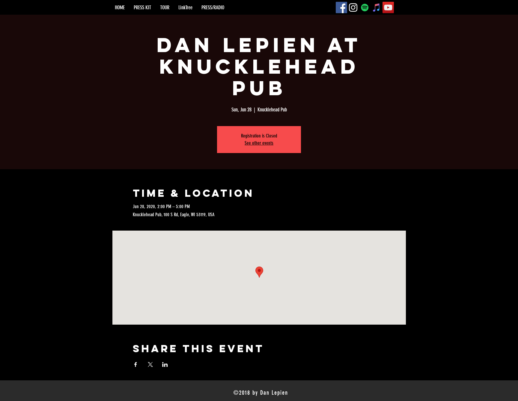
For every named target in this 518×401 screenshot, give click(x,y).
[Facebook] (341, 7)
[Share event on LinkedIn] (165, 364)
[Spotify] (365, 7)
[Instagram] (353, 7)
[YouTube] (388, 7)
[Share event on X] (150, 364)
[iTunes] (376, 7)
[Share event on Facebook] (135, 364)
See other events (259, 143)
